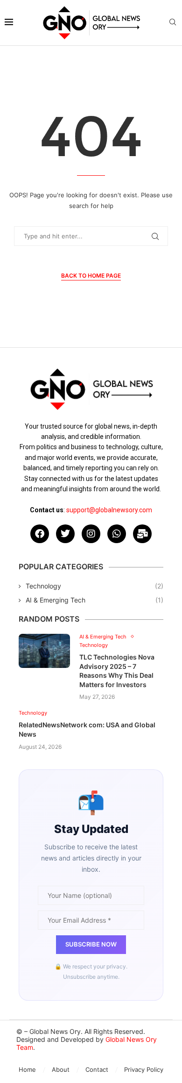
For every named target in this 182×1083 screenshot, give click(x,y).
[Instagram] (91, 533)
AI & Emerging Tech (94, 600)
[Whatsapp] (116, 533)
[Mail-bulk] (142, 533)
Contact (96, 1069)
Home (27, 1069)
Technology (94, 586)
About (61, 1069)
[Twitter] (65, 533)
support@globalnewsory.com (109, 510)
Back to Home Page (91, 275)
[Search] (172, 23)
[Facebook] (39, 533)
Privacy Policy (143, 1069)
